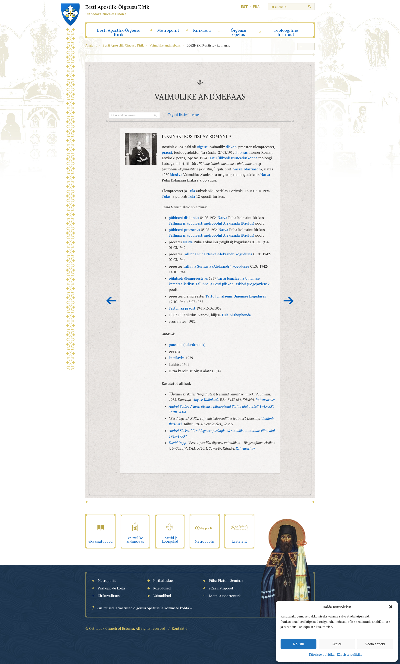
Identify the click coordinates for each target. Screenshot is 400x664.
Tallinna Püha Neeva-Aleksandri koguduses (218, 254)
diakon (231, 146)
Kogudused (162, 588)
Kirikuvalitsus (109, 595)
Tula (191, 190)
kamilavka (177, 357)
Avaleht (91, 45)
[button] (390, 606)
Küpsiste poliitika (321, 654)
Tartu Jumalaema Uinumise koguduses (236, 296)
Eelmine (111, 300)
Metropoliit (168, 30)
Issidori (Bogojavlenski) (253, 284)
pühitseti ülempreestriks (189, 278)
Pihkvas (241, 152)
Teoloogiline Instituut (286, 32)
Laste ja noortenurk (225, 595)
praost (167, 152)
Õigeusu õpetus (238, 32)
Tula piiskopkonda (236, 315)
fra (256, 6)
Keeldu (337, 644)
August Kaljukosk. (206, 399)
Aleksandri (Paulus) (238, 223)
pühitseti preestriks (184, 229)
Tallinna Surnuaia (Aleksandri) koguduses (216, 266)
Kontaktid (179, 628)
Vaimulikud (162, 595)
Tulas (167, 196)
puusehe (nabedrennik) (187, 344)
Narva (264, 174)
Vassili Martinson (246, 169)
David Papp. (178, 442)
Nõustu (298, 644)
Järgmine (289, 300)
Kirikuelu (202, 30)
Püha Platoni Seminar (226, 580)
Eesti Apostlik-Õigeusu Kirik (119, 32)
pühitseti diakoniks (184, 217)
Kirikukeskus (163, 580)
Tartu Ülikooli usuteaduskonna (232, 158)
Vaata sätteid (375, 644)
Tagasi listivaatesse (183, 114)
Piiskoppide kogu (111, 588)
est (244, 6)
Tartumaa (176, 308)
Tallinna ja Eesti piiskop (214, 284)
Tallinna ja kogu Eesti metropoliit (195, 223)
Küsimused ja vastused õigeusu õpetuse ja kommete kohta (143, 608)
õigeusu (202, 146)
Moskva (175, 174)
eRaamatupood (221, 588)
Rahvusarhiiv (265, 399)
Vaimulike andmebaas (165, 45)
